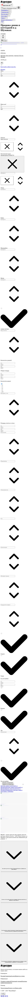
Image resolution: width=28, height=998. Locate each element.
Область (3, 137)
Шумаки (3, 69)
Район (2, 218)
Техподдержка (4, 988)
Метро (2, 278)
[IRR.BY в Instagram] (7, 996)
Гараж (2, 676)
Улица (2, 187)
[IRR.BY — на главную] (6, 2)
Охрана (3, 654)
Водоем (3, 708)
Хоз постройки (5, 781)
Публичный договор (16, 981)
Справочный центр (10, 976)
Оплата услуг (11, 988)
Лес (2, 730)
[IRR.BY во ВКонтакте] (1, 996)
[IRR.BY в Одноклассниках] (3, 996)
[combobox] (8, 76)
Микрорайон (4, 248)
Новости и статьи (20, 976)
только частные (5, 329)
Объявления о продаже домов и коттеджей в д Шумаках (11, 790)
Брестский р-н (4, 66)
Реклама (3, 976)
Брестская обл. (12, 66)
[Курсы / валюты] (2, 63)
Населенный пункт (6, 154)
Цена (2, 71)
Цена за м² (3, 104)
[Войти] (18, 7)
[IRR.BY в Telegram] (5, 996)
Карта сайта (18, 988)
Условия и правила (6, 981)
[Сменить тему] (3, 994)
